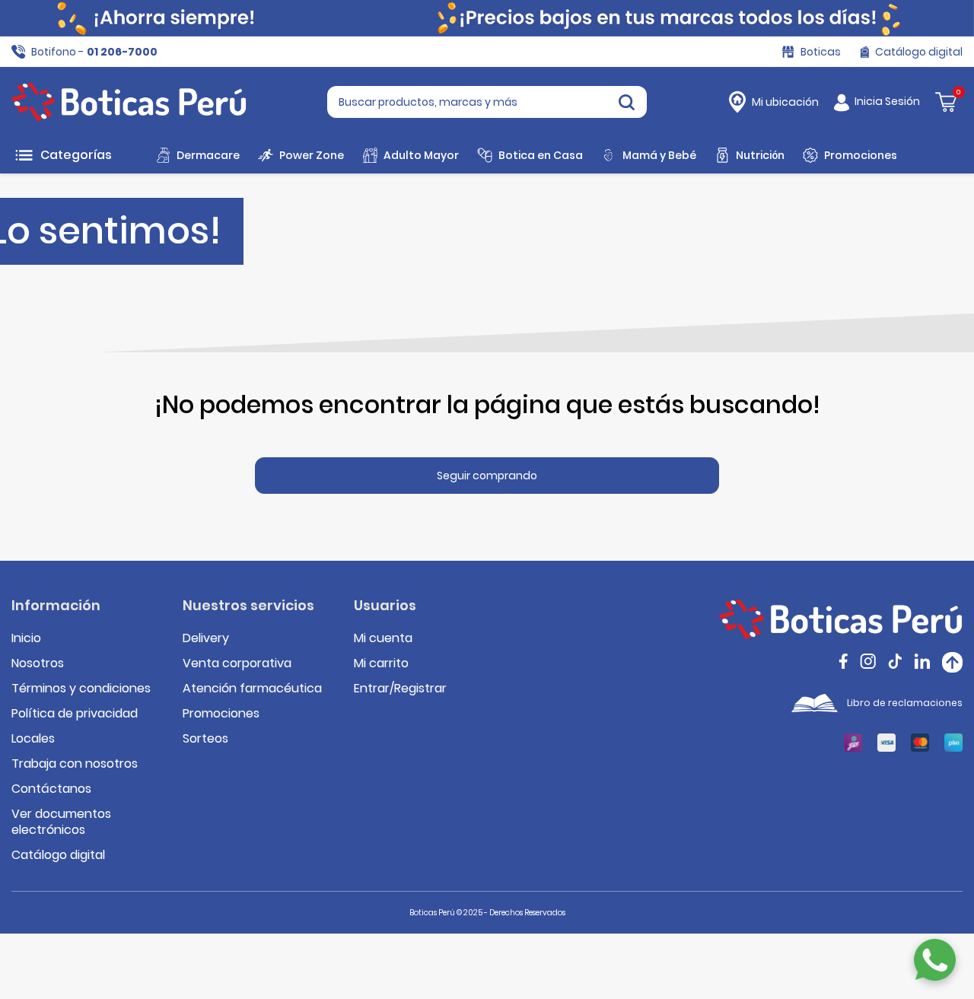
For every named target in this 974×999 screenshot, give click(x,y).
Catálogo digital (58, 855)
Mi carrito (381, 663)
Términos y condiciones (81, 688)
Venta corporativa (237, 663)
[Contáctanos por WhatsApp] (935, 960)
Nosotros (37, 663)
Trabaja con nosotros (74, 763)
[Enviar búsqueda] (626, 102)
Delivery (206, 638)
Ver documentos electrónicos (61, 821)
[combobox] (487, 102)
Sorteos (205, 738)
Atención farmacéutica (252, 688)
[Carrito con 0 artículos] (945, 101)
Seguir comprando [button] (487, 475)
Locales (33, 738)
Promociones (221, 713)
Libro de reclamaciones (905, 702)
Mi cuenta (383, 638)
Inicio (26, 638)
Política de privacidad (74, 713)
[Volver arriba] (952, 662)
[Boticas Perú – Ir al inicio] (129, 102)
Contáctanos (51, 788)
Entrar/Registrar (400, 688)
